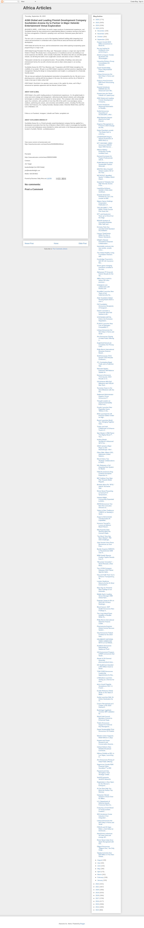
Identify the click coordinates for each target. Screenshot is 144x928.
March (99, 874)
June (99, 866)
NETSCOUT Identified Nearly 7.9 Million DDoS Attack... (105, 177)
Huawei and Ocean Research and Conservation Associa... (105, 742)
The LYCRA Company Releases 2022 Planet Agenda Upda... (105, 570)
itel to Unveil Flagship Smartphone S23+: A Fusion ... (104, 686)
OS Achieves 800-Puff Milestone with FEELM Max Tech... (105, 383)
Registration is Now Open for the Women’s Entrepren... (105, 783)
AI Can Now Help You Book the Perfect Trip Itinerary (105, 790)
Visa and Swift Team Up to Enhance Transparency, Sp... (105, 576)
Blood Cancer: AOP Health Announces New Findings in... (105, 608)
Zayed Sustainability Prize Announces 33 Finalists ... (105, 731)
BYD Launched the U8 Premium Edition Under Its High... (105, 415)
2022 (97, 884)
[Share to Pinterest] (65, 179)
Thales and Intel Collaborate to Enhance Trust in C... (105, 428)
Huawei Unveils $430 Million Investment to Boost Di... (104, 43)
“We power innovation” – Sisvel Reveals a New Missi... (105, 563)
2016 (97, 901)
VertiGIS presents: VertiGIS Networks (104, 778)
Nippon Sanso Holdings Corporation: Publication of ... (105, 203)
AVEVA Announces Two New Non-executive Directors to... (104, 505)
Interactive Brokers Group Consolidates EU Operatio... (105, 63)
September (101, 39)
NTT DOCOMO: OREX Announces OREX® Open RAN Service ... (105, 145)
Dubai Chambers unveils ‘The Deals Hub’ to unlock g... (105, 132)
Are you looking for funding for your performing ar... (103, 50)
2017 (97, 898)
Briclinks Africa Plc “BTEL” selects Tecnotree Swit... (105, 486)
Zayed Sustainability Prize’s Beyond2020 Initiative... (104, 69)
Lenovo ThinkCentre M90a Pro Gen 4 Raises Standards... (104, 235)
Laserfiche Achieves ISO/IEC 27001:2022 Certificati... (104, 190)
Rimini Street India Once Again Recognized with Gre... (105, 841)
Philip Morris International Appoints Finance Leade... (105, 621)
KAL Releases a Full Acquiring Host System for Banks (105, 467)
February (100, 877)
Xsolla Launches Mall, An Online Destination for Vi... (105, 699)
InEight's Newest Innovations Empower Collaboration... (105, 241)
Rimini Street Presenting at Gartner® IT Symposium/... (105, 492)
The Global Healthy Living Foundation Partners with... (105, 254)
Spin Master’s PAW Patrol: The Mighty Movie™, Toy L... (105, 435)
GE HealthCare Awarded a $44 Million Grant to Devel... (105, 666)
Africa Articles (37, 8)
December (101, 31)
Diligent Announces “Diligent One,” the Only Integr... (105, 848)
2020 (97, 890)
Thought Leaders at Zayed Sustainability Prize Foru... (104, 402)
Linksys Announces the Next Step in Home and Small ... (105, 76)
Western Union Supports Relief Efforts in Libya (105, 736)
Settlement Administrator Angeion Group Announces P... (105, 396)
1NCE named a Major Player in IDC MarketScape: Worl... (105, 447)
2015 (97, 904)
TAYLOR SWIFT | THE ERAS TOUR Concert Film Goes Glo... (105, 209)
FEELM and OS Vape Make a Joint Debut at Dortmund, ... (105, 829)
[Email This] (57, 179)
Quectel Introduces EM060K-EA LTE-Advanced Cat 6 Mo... (105, 88)
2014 (97, 907)
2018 (97, 895)
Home (56, 243)
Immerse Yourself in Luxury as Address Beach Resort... (104, 525)
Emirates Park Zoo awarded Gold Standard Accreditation (105, 228)
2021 (97, 887)
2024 (97, 25)
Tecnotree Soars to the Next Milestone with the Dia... (105, 389)
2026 (97, 19)
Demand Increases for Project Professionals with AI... (105, 158)
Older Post (83, 243)
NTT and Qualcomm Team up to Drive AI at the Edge (105, 216)
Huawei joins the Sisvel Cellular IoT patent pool (105, 94)
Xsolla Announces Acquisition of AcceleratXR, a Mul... (105, 113)
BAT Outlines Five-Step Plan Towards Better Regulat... (104, 480)
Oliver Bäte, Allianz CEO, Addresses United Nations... (105, 454)
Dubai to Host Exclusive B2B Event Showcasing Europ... (105, 82)
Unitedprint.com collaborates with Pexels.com (103, 286)
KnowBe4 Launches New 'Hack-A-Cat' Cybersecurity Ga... (105, 293)
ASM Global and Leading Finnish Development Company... (105, 100)
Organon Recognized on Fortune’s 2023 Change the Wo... (105, 125)
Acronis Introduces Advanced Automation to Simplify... (105, 106)
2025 (97, 22)
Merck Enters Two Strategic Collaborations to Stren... (105, 460)
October (100, 36)
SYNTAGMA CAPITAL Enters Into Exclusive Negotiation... (104, 319)
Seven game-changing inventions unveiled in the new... (105, 267)
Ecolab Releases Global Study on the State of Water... (105, 692)
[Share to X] (61, 179)
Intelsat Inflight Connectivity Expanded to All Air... (105, 499)
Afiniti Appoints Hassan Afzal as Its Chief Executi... (104, 119)
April (99, 871)
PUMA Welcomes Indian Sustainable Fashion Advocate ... (105, 164)
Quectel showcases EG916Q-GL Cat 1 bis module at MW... (105, 196)
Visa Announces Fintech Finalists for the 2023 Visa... (105, 634)
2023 (97, 28)
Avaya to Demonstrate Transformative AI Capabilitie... (104, 518)
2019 (97, 892)
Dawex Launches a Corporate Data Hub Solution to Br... (104, 312)
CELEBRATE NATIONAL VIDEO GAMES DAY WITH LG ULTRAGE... (105, 641)
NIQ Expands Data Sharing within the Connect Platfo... (103, 531)
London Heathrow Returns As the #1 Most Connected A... (105, 583)
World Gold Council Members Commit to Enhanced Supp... (104, 718)
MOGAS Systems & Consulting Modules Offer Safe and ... (104, 222)
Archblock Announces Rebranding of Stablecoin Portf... (104, 647)
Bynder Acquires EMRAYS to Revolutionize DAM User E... (105, 550)
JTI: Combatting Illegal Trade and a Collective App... (105, 364)
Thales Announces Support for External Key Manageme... (104, 724)
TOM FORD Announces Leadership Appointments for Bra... (105, 673)
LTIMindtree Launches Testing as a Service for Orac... (105, 679)
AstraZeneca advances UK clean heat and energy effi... (104, 835)
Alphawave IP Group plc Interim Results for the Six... (105, 274)
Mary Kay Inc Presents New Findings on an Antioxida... (104, 589)
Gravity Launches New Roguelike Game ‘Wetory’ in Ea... (104, 409)
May (99, 869)
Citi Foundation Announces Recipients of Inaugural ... (105, 306)
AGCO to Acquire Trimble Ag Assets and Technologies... (105, 56)
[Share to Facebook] (63, 179)
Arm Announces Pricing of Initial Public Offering (105, 760)
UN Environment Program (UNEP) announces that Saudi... (105, 654)
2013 (97, 910)
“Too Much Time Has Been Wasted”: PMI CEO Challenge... (104, 538)
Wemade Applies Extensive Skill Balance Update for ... (105, 370)
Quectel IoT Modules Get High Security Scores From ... (105, 183)
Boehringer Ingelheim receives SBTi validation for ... (105, 712)
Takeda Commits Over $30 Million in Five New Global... (105, 854)
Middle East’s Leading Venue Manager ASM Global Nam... (105, 596)
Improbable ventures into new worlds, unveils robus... (105, 248)
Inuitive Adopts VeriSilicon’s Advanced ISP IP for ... (105, 441)
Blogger (82, 924)
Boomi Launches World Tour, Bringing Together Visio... (105, 422)
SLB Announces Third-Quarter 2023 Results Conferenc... (105, 357)
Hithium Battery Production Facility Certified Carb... (104, 151)
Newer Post (29, 243)
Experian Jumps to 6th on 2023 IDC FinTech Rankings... (105, 602)
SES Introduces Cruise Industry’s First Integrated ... (104, 816)
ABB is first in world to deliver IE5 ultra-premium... (104, 280)
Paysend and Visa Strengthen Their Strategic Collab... (103, 772)
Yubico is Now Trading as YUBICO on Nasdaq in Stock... (105, 512)
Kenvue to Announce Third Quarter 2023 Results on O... (104, 377)
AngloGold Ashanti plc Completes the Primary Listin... (105, 344)
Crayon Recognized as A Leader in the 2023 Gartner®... (105, 705)
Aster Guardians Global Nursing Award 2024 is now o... (105, 299)
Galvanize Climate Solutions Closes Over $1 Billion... (105, 796)
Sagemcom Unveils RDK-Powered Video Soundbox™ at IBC (105, 766)
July (98, 863)
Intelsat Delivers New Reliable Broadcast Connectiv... (104, 748)
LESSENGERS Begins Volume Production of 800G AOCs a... (105, 138)
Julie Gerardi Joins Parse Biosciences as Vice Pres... (105, 544)
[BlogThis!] (59, 179)
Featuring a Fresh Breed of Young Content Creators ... (105, 809)
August (99, 860)
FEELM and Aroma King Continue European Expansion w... (105, 473)
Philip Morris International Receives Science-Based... (105, 351)
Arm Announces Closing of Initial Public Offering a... (105, 338)
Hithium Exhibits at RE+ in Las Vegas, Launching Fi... (105, 755)
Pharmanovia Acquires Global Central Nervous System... (105, 628)
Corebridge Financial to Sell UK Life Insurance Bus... (105, 261)
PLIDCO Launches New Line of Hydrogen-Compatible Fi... (105, 325)
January (100, 880)
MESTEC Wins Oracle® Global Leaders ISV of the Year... (105, 170)
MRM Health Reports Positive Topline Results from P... (105, 557)
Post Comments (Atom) (60, 249)
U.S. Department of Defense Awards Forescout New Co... (104, 803)
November (101, 33)
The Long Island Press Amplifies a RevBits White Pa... (104, 615)
